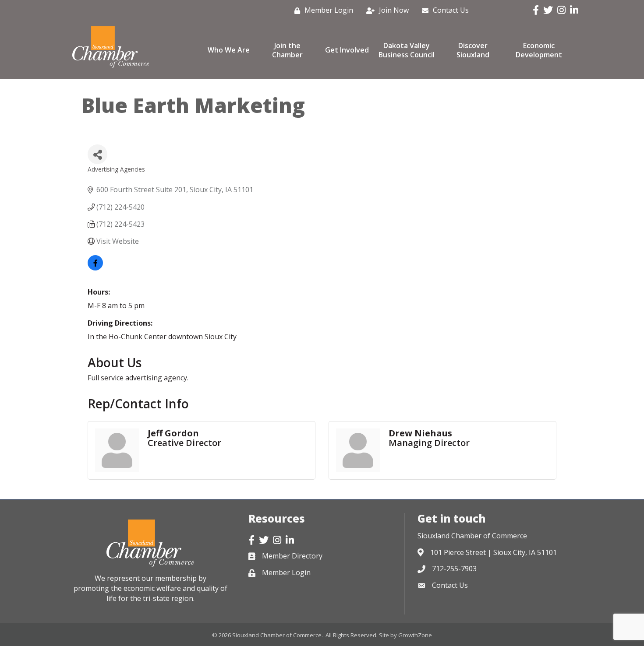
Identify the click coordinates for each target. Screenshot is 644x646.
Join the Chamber (287, 50)
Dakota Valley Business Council (407, 50)
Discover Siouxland (472, 50)
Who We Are (229, 50)
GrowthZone (415, 635)
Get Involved (347, 50)
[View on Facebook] (95, 268)
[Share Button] (97, 154)
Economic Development (539, 50)
